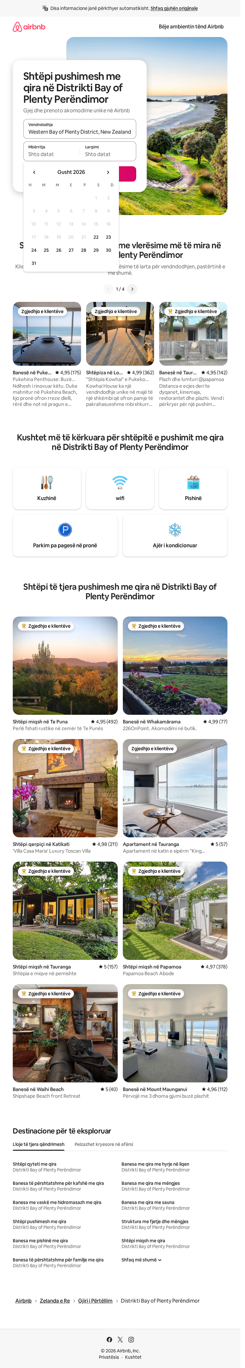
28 (83, 250)
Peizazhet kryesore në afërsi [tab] (104, 1144)
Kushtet (133, 1357)
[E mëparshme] (108, 289)
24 (33, 250)
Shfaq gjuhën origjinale (174, 8)
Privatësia (109, 1357)
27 (71, 250)
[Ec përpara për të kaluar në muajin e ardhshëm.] (108, 172)
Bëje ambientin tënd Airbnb (191, 26)
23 (108, 237)
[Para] (132, 289)
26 (58, 250)
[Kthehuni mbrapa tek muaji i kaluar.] (34, 172)
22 (96, 237)
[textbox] (51, 154)
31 (34, 263)
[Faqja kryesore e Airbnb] (29, 27)
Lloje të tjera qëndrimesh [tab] (38, 1144)
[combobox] (79, 132)
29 (96, 250)
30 (108, 250)
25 (46, 250)
